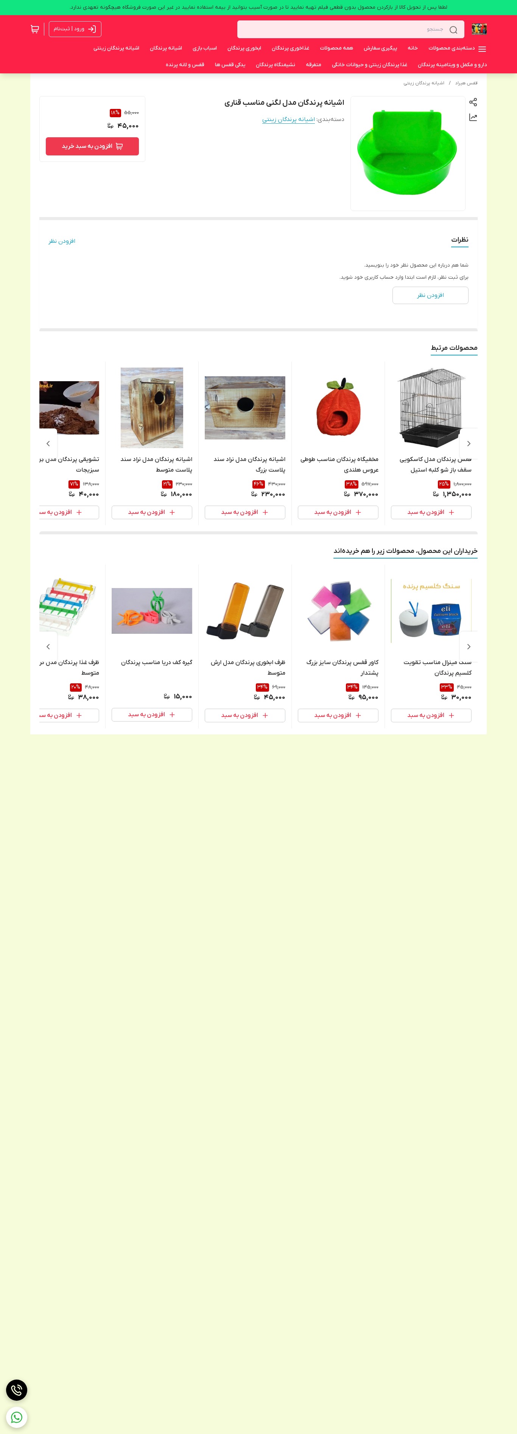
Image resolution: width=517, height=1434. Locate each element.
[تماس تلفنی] (16, 1390)
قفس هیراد (466, 83)
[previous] (469, 443)
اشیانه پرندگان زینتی (423, 83)
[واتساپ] (16, 1417)
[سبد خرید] (34, 29)
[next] (48, 443)
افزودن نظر (61, 241)
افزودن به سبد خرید (87, 146)
